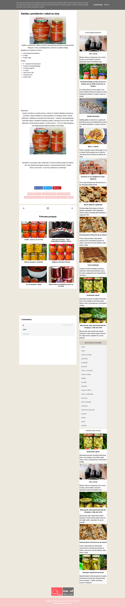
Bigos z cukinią (93, 146)
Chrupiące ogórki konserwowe (93, 572)
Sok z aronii (93, 54)
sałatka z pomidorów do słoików (34, 197)
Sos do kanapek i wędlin (33, 284)
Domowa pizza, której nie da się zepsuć (93, 235)
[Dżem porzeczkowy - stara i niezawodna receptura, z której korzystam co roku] (61, 229)
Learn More (98, 5)
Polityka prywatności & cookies (62, 603)
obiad (83, 351)
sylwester (84, 406)
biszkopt (84, 366)
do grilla (83, 382)
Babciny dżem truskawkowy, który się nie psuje (61, 285)
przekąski (84, 362)
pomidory (30, 193)
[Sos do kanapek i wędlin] (34, 274)
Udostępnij (39, 188)
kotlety (83, 418)
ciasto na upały (86, 374)
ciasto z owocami (87, 370)
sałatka (83, 378)
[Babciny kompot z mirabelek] (34, 252)
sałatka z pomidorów (63, 193)
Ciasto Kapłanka (93, 265)
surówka (84, 425)
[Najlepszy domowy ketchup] (61, 252)
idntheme (71, 601)
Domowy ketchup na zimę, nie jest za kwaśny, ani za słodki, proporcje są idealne (93, 84)
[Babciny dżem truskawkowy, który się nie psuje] (61, 274)
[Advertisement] (48, 94)
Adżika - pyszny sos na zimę (34, 239)
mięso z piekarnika (87, 394)
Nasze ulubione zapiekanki (93, 205)
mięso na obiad (86, 390)
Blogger (76, 601)
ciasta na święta (86, 355)
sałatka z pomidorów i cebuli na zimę (56, 197)
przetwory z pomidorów (49, 193)
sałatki (71, 197)
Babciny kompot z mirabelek (34, 262)
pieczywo (84, 398)
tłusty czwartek (86, 402)
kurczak (83, 414)
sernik (83, 421)
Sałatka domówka (93, 116)
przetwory (38, 193)
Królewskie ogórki (93, 295)
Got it (106, 5)
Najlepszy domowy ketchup (61, 262)
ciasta (83, 347)
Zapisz (57, 188)
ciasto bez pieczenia (88, 410)
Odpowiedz (26, 334)
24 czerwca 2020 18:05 (67, 325)
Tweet (49, 188)
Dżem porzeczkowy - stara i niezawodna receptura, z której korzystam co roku (61, 241)
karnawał (84, 386)
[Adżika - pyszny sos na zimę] (34, 229)
